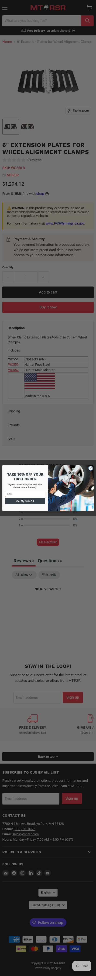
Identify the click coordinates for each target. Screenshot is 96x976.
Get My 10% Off (25, 501)
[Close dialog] (91, 468)
